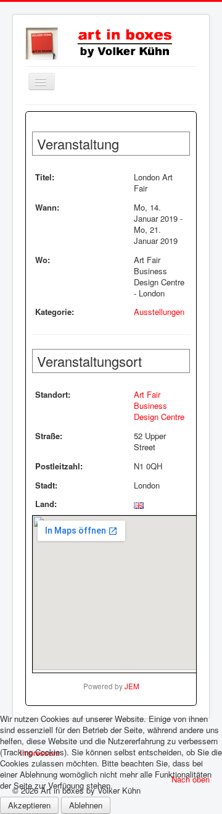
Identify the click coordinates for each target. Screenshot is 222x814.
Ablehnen (85, 805)
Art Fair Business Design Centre (159, 405)
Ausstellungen (159, 311)
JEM (132, 686)
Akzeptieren (29, 805)
